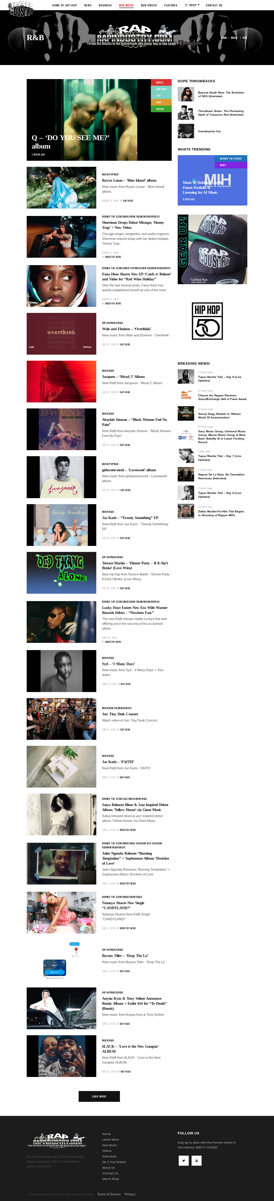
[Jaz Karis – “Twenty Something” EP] (61, 525)
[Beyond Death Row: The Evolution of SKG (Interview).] (186, 94)
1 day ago (204, 451)
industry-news (113, 257)
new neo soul (149, 843)
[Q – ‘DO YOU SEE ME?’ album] (99, 120)
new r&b (161, 89)
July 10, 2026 (109, 588)
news (144, 216)
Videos (107, 1151)
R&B (158, 102)
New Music (109, 1145)
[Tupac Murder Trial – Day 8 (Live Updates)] (186, 376)
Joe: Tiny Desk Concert (120, 714)
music (234, 38)
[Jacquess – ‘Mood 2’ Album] (61, 381)
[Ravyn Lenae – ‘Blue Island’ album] (61, 188)
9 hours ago (205, 390)
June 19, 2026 (109, 684)
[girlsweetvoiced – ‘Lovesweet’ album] (61, 477)
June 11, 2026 (109, 729)
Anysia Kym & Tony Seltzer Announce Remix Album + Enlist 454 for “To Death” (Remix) (134, 1003)
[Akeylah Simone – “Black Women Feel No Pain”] (61, 429)
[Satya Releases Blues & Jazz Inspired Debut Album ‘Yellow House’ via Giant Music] (61, 814)
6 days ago (189, 199)
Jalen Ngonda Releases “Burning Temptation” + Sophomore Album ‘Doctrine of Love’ (135, 858)
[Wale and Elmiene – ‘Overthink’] (61, 334)
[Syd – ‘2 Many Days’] (61, 671)
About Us (108, 1168)
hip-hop (106, 323)
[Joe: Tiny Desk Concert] (61, 719)
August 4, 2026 (110, 299)
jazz (126, 798)
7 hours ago (205, 372)
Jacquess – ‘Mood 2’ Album (123, 377)
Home (224, 38)
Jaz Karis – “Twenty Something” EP (130, 518)
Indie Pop (129, 268)
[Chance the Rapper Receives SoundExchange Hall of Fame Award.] (186, 395)
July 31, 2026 (109, 344)
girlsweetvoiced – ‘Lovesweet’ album (129, 470)
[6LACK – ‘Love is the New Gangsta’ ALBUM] (61, 1056)
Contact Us (110, 1173)
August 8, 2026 (110, 200)
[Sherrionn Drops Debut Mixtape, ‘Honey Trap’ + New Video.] (61, 237)
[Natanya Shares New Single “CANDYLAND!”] (61, 912)
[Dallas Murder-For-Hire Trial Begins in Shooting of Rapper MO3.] (186, 511)
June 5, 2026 (109, 971)
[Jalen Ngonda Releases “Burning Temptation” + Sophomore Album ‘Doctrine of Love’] (61, 863)
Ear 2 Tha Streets (114, 1162)
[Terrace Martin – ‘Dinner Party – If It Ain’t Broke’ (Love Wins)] (61, 573)
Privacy (130, 1194)
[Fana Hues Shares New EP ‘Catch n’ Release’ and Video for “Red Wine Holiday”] (61, 286)
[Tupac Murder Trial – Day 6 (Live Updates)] (186, 492)
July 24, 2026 (109, 490)
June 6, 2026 (109, 830)
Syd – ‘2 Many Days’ (118, 664)
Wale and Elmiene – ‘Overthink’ (126, 329)
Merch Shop (110, 1179)
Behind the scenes (113, 216)
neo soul (136, 843)
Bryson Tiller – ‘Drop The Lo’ (125, 956)
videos (160, 109)
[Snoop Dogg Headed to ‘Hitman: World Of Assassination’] (186, 413)
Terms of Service (109, 1194)
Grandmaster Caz (209, 131)
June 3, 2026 (109, 1023)
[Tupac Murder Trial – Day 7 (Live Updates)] (186, 456)
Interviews (109, 1156)
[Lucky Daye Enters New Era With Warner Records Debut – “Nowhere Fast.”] (61, 622)
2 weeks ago (38, 154)
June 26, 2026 (109, 637)
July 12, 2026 (109, 538)
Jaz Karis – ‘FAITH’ (118, 762)
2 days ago (205, 469)
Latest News (110, 1140)
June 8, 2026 (109, 777)
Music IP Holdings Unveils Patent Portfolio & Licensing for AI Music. (202, 187)
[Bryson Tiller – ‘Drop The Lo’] (61, 960)
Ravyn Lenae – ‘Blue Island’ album (129, 180)
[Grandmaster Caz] (186, 131)
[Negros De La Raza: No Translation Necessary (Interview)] (186, 474)
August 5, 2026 (110, 252)
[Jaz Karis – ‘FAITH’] (61, 767)
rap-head (128, 200)
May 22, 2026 (109, 1071)
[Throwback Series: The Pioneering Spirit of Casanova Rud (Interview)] (186, 112)
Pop (158, 95)
